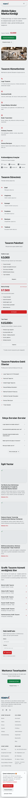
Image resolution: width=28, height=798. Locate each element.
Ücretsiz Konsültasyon (9, 38)
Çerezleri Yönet (8, 793)
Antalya (3, 731)
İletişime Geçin (6, 42)
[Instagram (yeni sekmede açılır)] (2, 710)
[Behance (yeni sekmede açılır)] (10, 710)
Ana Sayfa (17, 718)
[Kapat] (24, 773)
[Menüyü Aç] (24, 3)
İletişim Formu (13, 685)
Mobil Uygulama (5, 756)
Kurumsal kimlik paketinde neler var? (12, 429)
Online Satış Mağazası (6, 759)
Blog (16, 741)
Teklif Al (18, 345)
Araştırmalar (18, 734)
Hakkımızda (17, 721)
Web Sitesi (3, 749)
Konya (2, 725)
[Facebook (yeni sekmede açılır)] (6, 710)
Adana (2, 721)
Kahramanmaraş (5, 734)
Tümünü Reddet (8, 789)
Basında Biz (18, 738)
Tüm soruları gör (13, 451)
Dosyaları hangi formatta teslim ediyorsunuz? (11, 435)
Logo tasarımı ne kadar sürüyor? (11, 424)
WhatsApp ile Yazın (15, 682)
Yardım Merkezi (18, 731)
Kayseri (3, 728)
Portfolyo (17, 728)
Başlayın (18, 280)
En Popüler (18, 312)
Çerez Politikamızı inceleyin (10, 782)
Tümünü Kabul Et (8, 786)
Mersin (2, 718)
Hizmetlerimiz (18, 725)
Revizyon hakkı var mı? (8, 445)
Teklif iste (8, 652)
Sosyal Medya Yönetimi (6, 762)
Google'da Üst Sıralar (6, 752)
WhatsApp (18, 756)
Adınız (4, 639)
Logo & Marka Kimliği (6, 766)
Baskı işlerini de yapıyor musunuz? (11, 440)
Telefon (5, 645)
